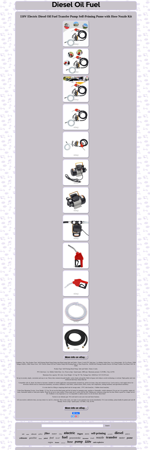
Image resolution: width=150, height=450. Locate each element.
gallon (40, 434)
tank (23, 434)
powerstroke (75, 438)
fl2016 (87, 434)
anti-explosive (98, 442)
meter (122, 437)
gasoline (33, 438)
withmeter (23, 438)
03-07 (58, 438)
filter (47, 433)
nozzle (100, 437)
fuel (64, 437)
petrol (46, 438)
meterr (54, 434)
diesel (119, 433)
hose (70, 441)
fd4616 (127, 434)
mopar (27, 434)
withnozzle (33, 434)
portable (110, 434)
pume (130, 437)
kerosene (85, 438)
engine (50, 442)
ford (52, 438)
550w (60, 434)
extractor (63, 442)
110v (88, 441)
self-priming (98, 433)
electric (69, 433)
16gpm (80, 434)
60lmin (40, 438)
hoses (57, 442)
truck (92, 438)
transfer (111, 437)
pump (79, 441)
